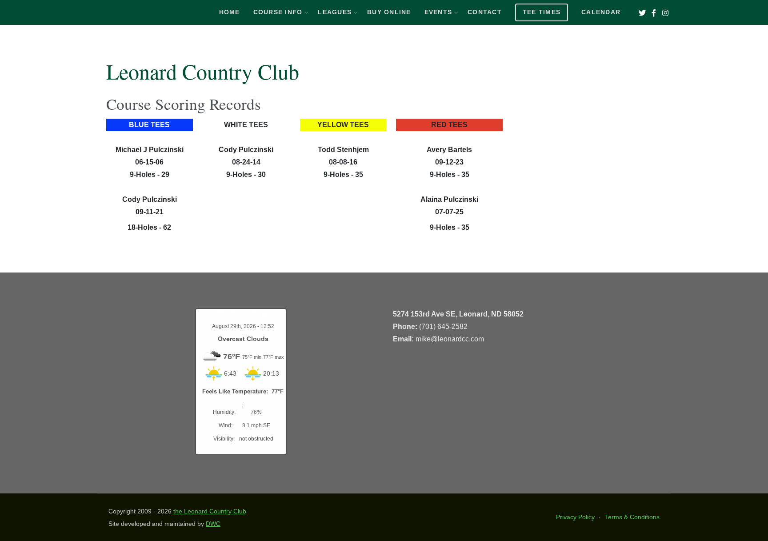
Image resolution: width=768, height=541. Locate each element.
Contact (485, 12)
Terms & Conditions (632, 517)
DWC (213, 523)
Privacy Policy (575, 517)
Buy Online (389, 12)
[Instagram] (665, 13)
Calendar (600, 12)
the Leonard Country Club (209, 511)
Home (229, 12)
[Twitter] (642, 13)
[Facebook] (653, 13)
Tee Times (541, 12)
